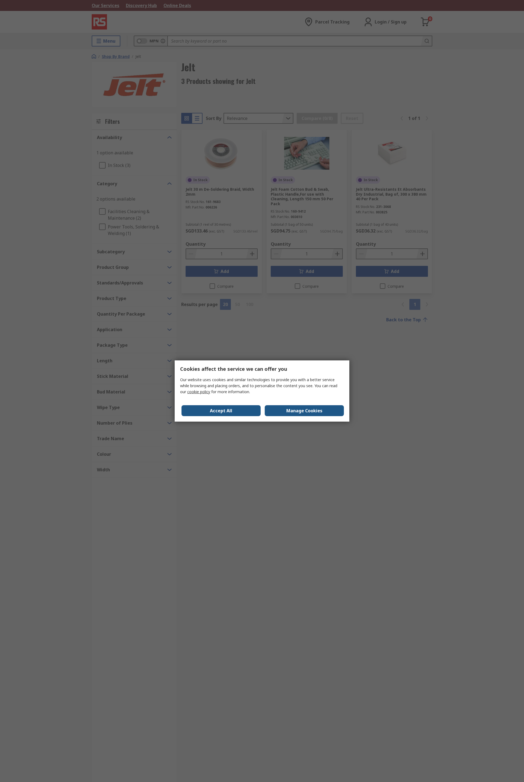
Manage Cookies (304, 411)
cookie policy (198, 391)
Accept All (221, 411)
